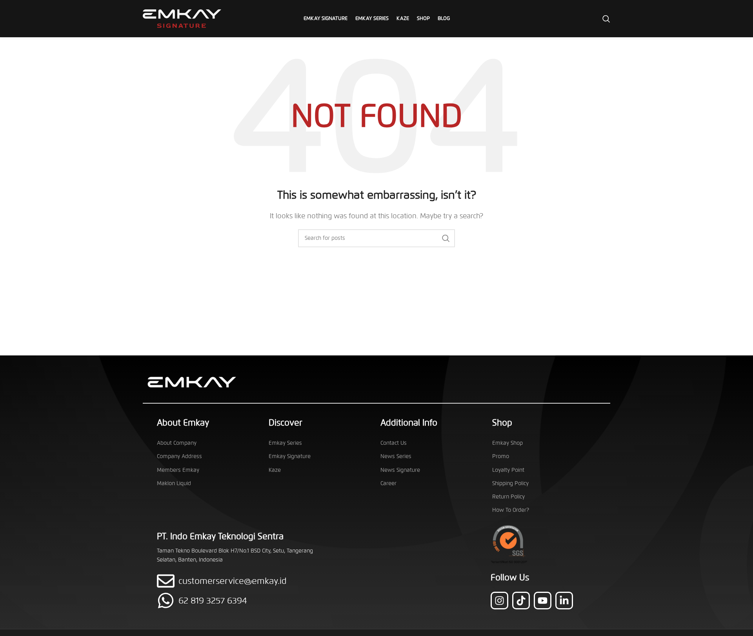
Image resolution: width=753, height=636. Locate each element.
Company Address (179, 456)
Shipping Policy (510, 483)
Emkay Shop (507, 443)
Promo (500, 456)
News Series (395, 456)
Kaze (275, 470)
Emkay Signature (290, 456)
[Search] (606, 19)
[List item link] (242, 600)
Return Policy (508, 496)
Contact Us (393, 443)
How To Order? (510, 510)
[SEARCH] (446, 238)
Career (388, 483)
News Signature (400, 470)
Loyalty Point (508, 470)
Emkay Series (285, 443)
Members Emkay (178, 470)
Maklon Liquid (174, 483)
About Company (176, 443)
